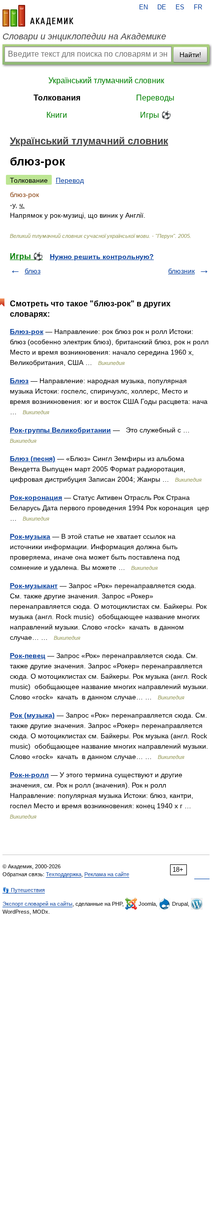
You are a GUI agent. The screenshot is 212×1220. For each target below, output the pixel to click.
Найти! (190, 55)
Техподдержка (63, 874)
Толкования (57, 98)
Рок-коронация (36, 497)
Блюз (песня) (32, 458)
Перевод (70, 180)
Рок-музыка (30, 536)
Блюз (19, 381)
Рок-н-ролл (29, 775)
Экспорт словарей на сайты (37, 904)
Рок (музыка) (32, 715)
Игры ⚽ (155, 115)
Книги (56, 115)
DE (161, 7)
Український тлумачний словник (106, 80)
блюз (32, 271)
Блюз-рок (26, 331)
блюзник (181, 271)
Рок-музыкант (34, 586)
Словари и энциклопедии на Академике (84, 36)
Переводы (155, 98)
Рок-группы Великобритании (60, 430)
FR (198, 7)
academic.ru (37, 16)
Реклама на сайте (106, 874)
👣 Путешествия (23, 890)
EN (143, 7)
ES (180, 7)
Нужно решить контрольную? (102, 257)
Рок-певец (27, 655)
